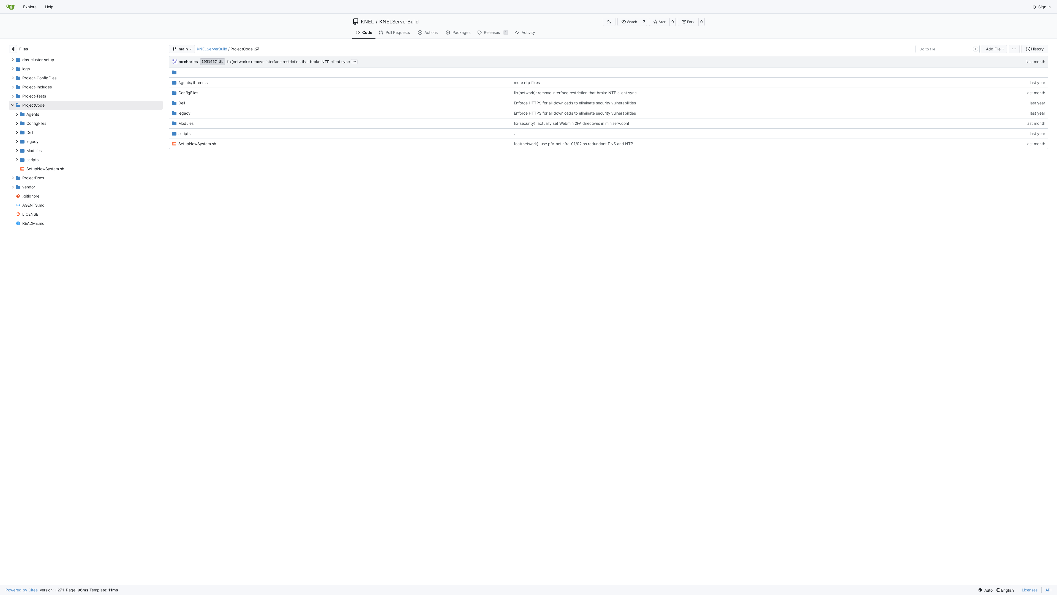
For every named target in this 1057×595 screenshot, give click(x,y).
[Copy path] (256, 49)
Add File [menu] (993, 49)
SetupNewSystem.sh (197, 143)
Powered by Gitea (22, 590)
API (1048, 590)
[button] (629, 22)
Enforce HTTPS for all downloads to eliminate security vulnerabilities (575, 103)
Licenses (1029, 590)
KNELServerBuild (399, 22)
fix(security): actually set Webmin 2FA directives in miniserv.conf (571, 123)
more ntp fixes (527, 82)
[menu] (1014, 49)
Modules (186, 123)
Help (49, 6)
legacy (184, 113)
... (354, 61)
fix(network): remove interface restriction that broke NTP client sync (288, 61)
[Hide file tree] (13, 49)
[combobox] (948, 49)
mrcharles (188, 61)
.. (179, 72)
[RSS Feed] (609, 22)
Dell (181, 103)
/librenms (193, 82)
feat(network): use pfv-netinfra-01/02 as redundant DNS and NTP (573, 143)
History (1037, 49)
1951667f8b (212, 62)
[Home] (10, 7)
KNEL (367, 22)
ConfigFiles (188, 92)
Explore (30, 6)
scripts (184, 133)
